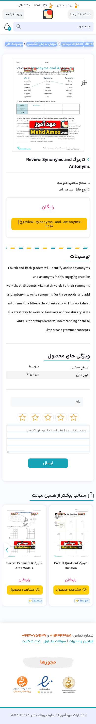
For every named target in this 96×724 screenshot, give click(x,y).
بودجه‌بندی (64, 5)
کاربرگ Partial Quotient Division (70, 566)
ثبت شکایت (31, 641)
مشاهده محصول (69, 590)
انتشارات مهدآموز (72, 44)
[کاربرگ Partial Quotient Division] (71, 533)
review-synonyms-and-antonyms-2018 (52, 224)
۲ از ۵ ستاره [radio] (60, 417)
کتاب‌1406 (40, 5)
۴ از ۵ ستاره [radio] (35, 417)
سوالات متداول (55, 641)
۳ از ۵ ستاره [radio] (48, 417)
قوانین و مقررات (81, 641)
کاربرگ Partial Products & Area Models (24, 566)
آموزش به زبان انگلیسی (42, 44)
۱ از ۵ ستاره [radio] (73, 417)
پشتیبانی (23, 5)
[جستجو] (18, 26)
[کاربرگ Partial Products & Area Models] (24, 533)
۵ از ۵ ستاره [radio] (22, 417)
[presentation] (7, 550)
